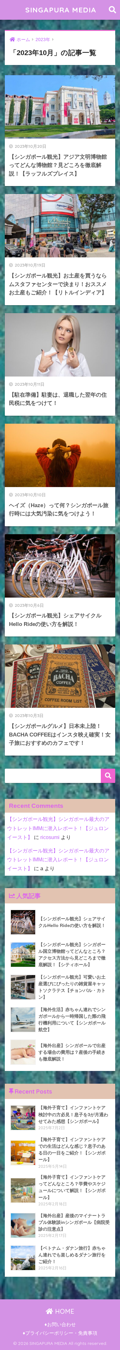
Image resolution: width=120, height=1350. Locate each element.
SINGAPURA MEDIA (60, 9)
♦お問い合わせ (60, 1324)
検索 (108, 776)
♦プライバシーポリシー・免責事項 (60, 1333)
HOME (63, 1311)
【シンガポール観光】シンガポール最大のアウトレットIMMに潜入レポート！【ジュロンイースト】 (58, 828)
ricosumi (50, 837)
